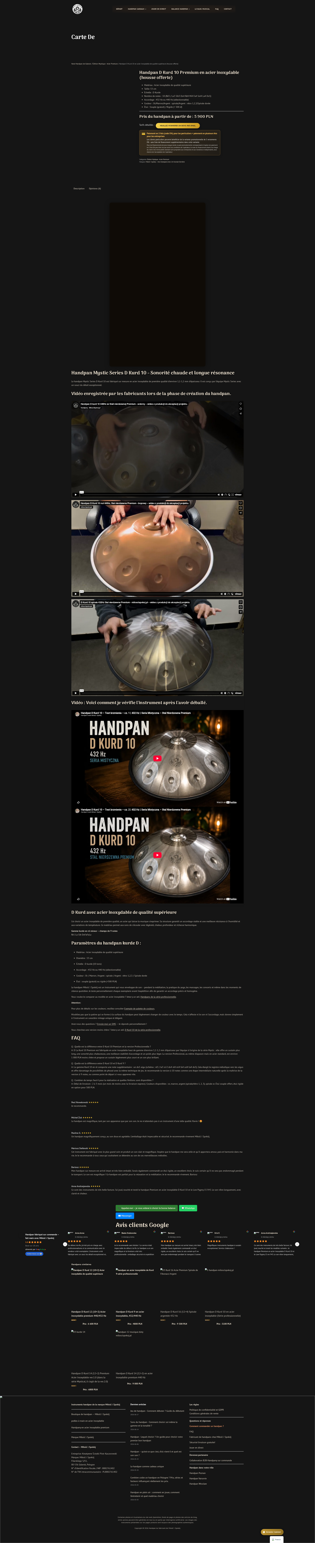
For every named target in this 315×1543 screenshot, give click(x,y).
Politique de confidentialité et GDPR (206, 1409)
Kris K (124, 1233)
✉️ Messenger (125, 1215)
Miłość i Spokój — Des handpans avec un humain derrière (165, 162)
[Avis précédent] (65, 1244)
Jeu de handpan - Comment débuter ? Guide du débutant (157, 1410)
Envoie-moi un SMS (106, 1024)
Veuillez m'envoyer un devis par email (178, 126)
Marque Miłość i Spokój (82, 1437)
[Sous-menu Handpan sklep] (145, 8)
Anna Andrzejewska (176, 1233)
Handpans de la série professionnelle (158, 996)
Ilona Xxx (265, 1233)
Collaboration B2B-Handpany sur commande (210, 1460)
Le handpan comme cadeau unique (147, 1466)
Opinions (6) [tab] (95, 188)
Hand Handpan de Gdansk (81, 64)
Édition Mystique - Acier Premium (105, 64)
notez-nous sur (33, 1253)
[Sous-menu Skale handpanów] (189, 8)
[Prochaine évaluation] (297, 1244)
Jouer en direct (196, 1447)
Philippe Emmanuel (223, 1233)
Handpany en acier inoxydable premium (90, 1427)
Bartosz (78, 1233)
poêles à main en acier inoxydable (87, 1420)
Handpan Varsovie (198, 1478)
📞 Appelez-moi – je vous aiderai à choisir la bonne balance (146, 1208)
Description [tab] (79, 188)
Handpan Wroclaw (198, 1483)
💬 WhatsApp (188, 1208)
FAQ (191, 1431)
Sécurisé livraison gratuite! (202, 1442)
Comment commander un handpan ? (206, 1426)
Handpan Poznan (197, 1473)
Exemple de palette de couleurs (139, 1008)
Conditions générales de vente (203, 1413)
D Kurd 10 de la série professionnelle (142, 1029)
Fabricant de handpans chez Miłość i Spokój (210, 1437)
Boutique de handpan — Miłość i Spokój (90, 1414)
